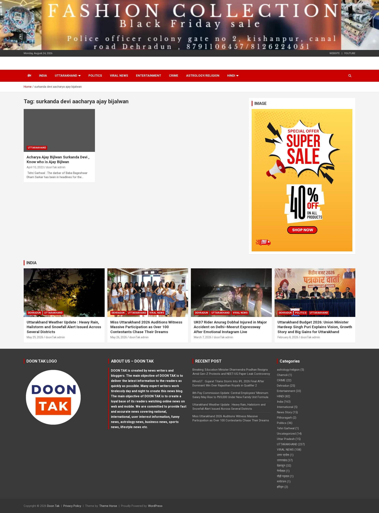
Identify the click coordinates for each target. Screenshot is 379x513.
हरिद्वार (280, 487)
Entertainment (148, 75)
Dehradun (34, 312)
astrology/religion (202, 75)
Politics (95, 75)
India (43, 75)
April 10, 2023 (35, 167)
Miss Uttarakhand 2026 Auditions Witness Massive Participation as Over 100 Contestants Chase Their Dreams (146, 327)
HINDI (231, 75)
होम (29, 75)
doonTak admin (55, 167)
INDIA (31, 262)
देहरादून (281, 465)
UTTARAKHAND (66, 75)
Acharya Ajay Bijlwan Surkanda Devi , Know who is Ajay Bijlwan (58, 159)
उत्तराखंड (282, 460)
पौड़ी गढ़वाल (283, 476)
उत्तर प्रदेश (283, 455)
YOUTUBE (349, 53)
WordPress (155, 506)
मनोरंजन (281, 481)
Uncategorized (286, 433)
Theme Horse (108, 506)
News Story (284, 412)
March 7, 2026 (202, 337)
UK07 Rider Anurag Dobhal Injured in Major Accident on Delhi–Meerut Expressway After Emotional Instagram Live (230, 327)
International (285, 407)
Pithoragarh (284, 417)
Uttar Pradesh (286, 439)
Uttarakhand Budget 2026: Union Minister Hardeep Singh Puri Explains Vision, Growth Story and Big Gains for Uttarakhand (315, 327)
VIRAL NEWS (119, 75)
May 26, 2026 (118, 337)
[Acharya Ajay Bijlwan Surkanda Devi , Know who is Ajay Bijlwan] (59, 130)
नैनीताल (281, 471)
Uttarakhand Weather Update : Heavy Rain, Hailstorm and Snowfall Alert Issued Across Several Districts (64, 327)
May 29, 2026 (35, 337)
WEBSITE (334, 53)
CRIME (173, 75)
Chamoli (282, 375)
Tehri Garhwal (286, 428)
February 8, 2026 (288, 337)
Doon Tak (53, 506)
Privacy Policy (72, 506)
